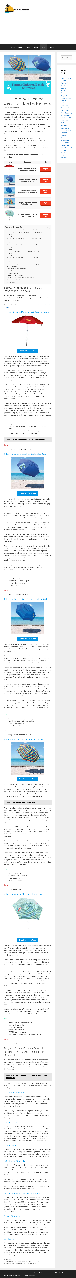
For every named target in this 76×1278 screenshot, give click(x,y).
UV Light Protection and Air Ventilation (20, 277)
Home (4, 47)
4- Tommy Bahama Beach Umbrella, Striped (23, 251)
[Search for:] (66, 57)
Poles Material (12, 271)
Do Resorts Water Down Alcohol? (66, 123)
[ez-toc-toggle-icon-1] (47, 227)
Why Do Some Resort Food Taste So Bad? (66, 115)
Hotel (28, 47)
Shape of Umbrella (14, 280)
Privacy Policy (38, 1273)
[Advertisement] (38, 30)
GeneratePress (30, 1275)
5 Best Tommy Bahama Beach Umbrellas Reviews (24, 230)
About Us (48, 1273)
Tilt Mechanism (12, 273)
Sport (20, 47)
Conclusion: (11, 282)
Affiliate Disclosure (60, 1273)
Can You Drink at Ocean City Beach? (66, 130)
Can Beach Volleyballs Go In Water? (66, 148)
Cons (10, 236)
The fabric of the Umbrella (16, 268)
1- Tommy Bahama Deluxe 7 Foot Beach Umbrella (25, 232)
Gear (43, 47)
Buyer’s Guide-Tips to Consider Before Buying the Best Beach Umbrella (25, 265)
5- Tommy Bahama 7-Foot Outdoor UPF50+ (22, 257)
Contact (71, 1273)
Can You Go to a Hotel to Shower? (66, 80)
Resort (36, 47)
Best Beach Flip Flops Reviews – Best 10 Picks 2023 (23, 1261)
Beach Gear (10, 1259)
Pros (10, 234)
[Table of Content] (48, 227)
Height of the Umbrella (15, 275)
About (51, 47)
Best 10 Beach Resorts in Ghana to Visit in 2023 (21, 1263)
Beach (12, 47)
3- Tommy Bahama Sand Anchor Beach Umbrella (24, 245)
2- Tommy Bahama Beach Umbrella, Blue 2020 (24, 238)
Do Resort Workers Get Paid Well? (66, 108)
